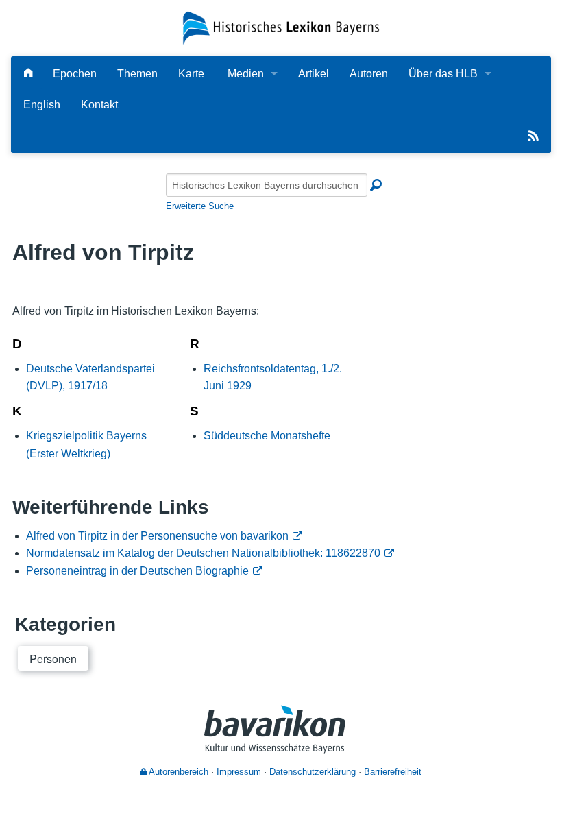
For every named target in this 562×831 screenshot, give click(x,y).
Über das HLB (443, 74)
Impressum (239, 772)
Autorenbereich (177, 772)
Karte (191, 74)
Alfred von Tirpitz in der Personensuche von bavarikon (157, 536)
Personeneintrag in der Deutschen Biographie (137, 571)
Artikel (313, 74)
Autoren (369, 74)
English (41, 104)
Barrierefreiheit (393, 772)
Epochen (75, 74)
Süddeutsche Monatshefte (267, 436)
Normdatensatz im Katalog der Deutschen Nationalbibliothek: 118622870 (203, 553)
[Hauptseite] (28, 73)
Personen (53, 658)
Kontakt (99, 104)
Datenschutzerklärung (312, 772)
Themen (137, 74)
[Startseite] (280, 27)
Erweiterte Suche (200, 206)
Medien (246, 74)
